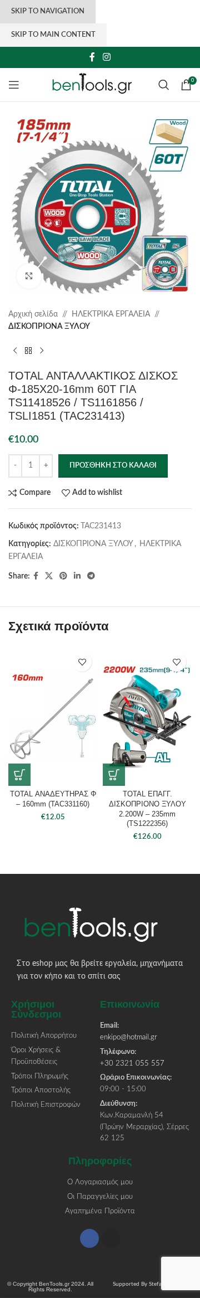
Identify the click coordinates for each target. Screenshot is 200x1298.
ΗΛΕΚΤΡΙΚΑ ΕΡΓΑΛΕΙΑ (111, 314)
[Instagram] (111, 1238)
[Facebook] (89, 1238)
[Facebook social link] (92, 57)
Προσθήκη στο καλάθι (113, 465)
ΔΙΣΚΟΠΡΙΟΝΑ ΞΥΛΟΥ (49, 326)
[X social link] (49, 576)
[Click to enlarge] (29, 276)
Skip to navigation (47, 11)
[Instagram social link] (106, 57)
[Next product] (41, 351)
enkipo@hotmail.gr (128, 1037)
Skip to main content (53, 34)
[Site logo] (97, 85)
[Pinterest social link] (63, 576)
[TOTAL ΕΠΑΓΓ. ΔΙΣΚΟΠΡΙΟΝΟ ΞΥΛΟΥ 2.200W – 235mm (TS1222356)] (147, 716)
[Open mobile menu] (14, 85)
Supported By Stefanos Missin (150, 1284)
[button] (19, 775)
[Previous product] (15, 351)
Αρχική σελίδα (33, 314)
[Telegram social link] (91, 576)
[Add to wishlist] (82, 662)
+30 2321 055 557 (132, 1063)
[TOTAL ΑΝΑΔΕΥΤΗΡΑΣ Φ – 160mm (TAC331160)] (52, 716)
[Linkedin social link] (77, 576)
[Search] (164, 85)
